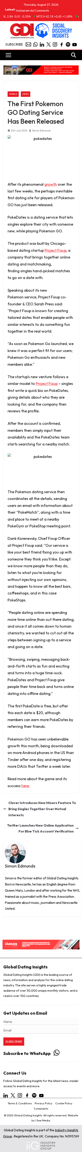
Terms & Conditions (20, 1103)
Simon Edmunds (41, 130)
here (25, 785)
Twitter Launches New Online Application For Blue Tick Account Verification (40, 828)
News (25, 94)
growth (50, 184)
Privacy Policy (43, 1103)
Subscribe (14, 44)
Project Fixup (55, 250)
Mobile (13, 94)
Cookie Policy (63, 1103)
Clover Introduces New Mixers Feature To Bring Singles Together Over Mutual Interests (42, 809)
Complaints (41, 1108)
